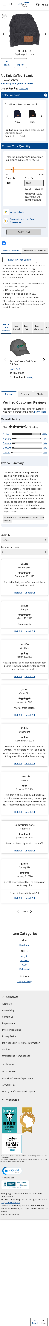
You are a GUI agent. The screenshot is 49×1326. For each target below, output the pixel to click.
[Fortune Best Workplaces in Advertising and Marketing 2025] (9, 1120)
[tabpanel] (25, 657)
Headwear (24, 945)
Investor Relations (11, 1030)
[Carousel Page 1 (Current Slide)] (19, 51)
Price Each (30, 178)
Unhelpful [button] (29, 592)
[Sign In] (38, 5)
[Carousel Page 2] (23, 51)
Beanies (24, 960)
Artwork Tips (8, 1084)
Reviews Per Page (10, 546)
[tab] (11, 250)
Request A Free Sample (20, 259)
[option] (17, 116)
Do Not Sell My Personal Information (21, 1043)
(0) (45, 5)
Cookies (6, 1050)
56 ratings (24, 88)
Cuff (24, 964)
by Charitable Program (18, 1091)
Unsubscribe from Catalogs (16, 1056)
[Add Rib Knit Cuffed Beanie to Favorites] (4, 16)
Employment (8, 1023)
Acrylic (24, 956)
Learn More (40, 411)
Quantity (10, 178)
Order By (5, 534)
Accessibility (8, 1010)
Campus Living (24, 981)
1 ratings (31, 377)
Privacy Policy (9, 1037)
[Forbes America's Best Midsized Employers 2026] (12, 1144)
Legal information (10, 1202)
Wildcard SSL (7, 1178)
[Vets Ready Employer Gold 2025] (27, 1120)
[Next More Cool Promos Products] (44, 360)
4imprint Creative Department (17, 1078)
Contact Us (7, 1016)
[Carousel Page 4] (30, 51)
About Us (7, 1003)
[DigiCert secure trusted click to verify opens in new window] (12, 1171)
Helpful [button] (18, 592)
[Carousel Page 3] (26, 51)
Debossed (24, 969)
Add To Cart (24, 232)
